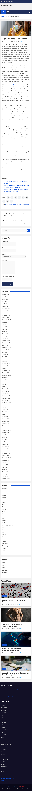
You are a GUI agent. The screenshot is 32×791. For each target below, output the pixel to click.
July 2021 (4, 435)
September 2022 (6, 402)
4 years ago (6, 41)
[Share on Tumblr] (3, 201)
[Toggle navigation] (8, 12)
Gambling (4, 516)
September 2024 (6, 347)
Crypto (4, 497)
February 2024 (6, 363)
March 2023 (5, 389)
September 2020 (6, 458)
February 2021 (6, 446)
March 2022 (5, 416)
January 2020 (5, 476)
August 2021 (5, 432)
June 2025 (5, 327)
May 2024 (4, 356)
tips (3, 206)
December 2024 (6, 340)
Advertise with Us (6, 575)
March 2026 (5, 306)
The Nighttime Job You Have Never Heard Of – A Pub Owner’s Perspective (15, 222)
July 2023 (4, 379)
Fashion (4, 509)
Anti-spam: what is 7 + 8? (8, 276)
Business (7, 204)
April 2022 (4, 414)
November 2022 (6, 398)
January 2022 (5, 421)
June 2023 (5, 382)
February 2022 (6, 419)
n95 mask (12, 204)
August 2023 (5, 377)
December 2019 (6, 478)
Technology (5, 546)
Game (3, 518)
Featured (4, 511)
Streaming (5, 543)
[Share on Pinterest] (23, 197)
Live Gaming (5, 530)
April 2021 (4, 442)
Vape (3, 553)
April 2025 (4, 331)
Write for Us (5, 572)
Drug (3, 502)
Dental (4, 500)
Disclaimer (5, 570)
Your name (5, 241)
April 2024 (4, 359)
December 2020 (6, 451)
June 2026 (5, 299)
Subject (4, 254)
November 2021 (6, 425)
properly (27, 204)
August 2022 (5, 405)
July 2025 (4, 324)
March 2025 (5, 333)
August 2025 (5, 322)
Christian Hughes (16, 41)
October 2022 (5, 400)
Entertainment (5, 507)
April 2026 (4, 304)
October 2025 (5, 317)
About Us (4, 567)
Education (4, 504)
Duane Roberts (15, 604)
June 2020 (5, 465)
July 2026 (4, 297)
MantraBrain (27, 789)
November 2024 (6, 343)
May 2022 (4, 412)
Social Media (5, 539)
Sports (4, 541)
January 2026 (5, 310)
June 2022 (5, 409)
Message (4, 260)
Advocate (4, 488)
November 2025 (6, 315)
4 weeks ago (7, 677)
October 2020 (5, 455)
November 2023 (6, 370)
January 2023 (5, 393)
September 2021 (6, 430)
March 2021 (5, 444)
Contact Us (5, 562)
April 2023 (4, 386)
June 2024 (5, 354)
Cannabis (4, 495)
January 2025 (5, 338)
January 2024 (5, 366)
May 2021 (4, 439)
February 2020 (6, 474)
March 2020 (5, 471)
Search (28, 230)
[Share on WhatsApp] (19, 197)
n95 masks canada (20, 204)
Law (3, 527)
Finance (4, 513)
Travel (3, 550)
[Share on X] (11, 197)
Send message (8, 284)
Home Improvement (7, 525)
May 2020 (4, 467)
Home (3, 565)
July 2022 (4, 407)
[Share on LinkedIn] (15, 197)
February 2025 (6, 336)
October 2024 (5, 345)
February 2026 (6, 308)
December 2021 (6, 423)
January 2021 (5, 448)
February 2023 (6, 391)
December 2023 (6, 368)
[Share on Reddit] (26, 197)
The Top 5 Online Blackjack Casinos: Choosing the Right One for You (16, 214)
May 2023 (4, 384)
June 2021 (5, 437)
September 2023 (6, 375)
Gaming (4, 520)
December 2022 (6, 396)
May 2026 (4, 301)
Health (4, 523)
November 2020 (6, 453)
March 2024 (5, 361)
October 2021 (5, 428)
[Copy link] (11, 201)
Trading (4, 548)
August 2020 (5, 460)
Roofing (4, 534)
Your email (5, 247)
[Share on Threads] (7, 201)
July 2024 (4, 352)
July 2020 (4, 462)
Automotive (5, 490)
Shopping (4, 536)
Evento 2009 (7, 5)
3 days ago (6, 604)
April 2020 (4, 469)
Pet (3, 532)
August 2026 (5, 294)
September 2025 (6, 320)
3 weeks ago (7, 628)
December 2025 (6, 313)
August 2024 (5, 350)
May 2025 (4, 329)
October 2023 (5, 373)
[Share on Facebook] (8, 197)
